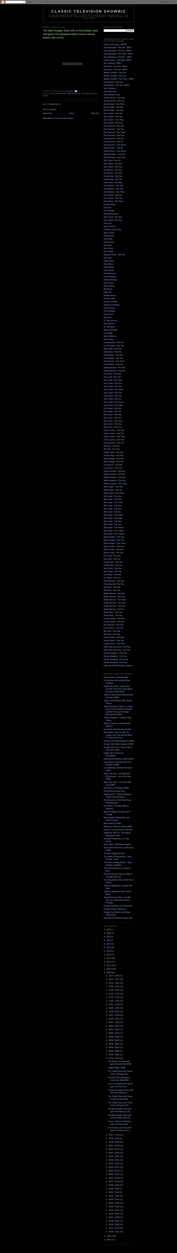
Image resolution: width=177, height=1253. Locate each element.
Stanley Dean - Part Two (113, 455)
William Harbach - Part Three (115, 484)
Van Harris (108, 245)
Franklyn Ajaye (110, 204)
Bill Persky (108, 289)
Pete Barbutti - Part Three (114, 361)
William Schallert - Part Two (115, 76)
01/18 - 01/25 (114, 1224)
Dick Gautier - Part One (113, 113)
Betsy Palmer (109, 286)
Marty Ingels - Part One (113, 487)
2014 (109, 955)
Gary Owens (109, 283)
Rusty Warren (109, 324)
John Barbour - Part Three (114, 192)
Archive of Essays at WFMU (115, 44)
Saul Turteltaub (110, 88)
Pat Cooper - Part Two (112, 411)
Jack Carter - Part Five (113, 396)
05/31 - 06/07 (114, 1156)
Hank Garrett (109, 242)
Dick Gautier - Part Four (113, 123)
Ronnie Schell (109, 298)
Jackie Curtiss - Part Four (114, 443)
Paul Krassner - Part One (114, 126)
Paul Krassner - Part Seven (115, 145)
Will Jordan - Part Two (112, 499)
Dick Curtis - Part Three (113, 421)
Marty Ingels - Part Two (113, 490)
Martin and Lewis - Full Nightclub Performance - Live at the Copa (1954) (117, 776)
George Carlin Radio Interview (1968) (118, 744)
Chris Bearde (109, 211)
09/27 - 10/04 (114, 1022)
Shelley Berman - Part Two (114, 371)
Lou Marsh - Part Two (112, 578)
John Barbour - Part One (113, 186)
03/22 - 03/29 (114, 1192)
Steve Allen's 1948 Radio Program (117, 844)
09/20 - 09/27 (114, 1026)
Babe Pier (108, 292)
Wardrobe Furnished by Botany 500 (118, 918)
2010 (109, 969)
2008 (109, 1236)
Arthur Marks (109, 267)
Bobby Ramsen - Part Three (115, 600)
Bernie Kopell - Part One (113, 110)
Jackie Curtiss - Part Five (114, 440)
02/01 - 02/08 (114, 1217)
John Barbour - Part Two (113, 189)
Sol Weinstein (109, 327)
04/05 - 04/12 (114, 1185)
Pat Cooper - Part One (113, 408)
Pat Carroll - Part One (112, 374)
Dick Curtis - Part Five (113, 427)
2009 (109, 973)
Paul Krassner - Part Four (114, 135)
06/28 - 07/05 (114, 1142)
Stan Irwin (108, 258)
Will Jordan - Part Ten (112, 524)
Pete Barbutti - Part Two (113, 358)
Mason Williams (110, 336)
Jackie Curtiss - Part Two (114, 433)
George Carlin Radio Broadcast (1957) (119, 741)
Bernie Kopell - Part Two (113, 107)
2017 (109, 944)
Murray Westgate (110, 330)
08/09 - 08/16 (114, 1047)
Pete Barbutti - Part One (113, 355)
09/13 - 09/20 (114, 1029)
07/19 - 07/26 (114, 1058)
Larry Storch (109, 314)
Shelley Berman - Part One (114, 368)
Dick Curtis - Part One (112, 415)
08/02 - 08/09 (114, 1051)
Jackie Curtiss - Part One (114, 430)
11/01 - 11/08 (114, 1004)
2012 (109, 962)
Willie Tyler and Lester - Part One (117, 647)
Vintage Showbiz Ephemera (115, 909)
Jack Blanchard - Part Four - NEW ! (118, 57)
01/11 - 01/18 (114, 1228)
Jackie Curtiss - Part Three (114, 437)
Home (71, 113)
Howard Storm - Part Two (114, 640)
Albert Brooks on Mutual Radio (116, 677)
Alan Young (108, 339)
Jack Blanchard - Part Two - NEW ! (118, 51)
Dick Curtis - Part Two (112, 418)
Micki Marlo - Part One (113, 568)
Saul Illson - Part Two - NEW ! (116, 70)
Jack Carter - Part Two (113, 386)
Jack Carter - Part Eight (113, 405)
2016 (109, 947)
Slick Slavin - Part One (113, 164)
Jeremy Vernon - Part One (114, 98)
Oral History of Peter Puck (114, 791)
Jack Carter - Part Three (113, 389)
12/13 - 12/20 (114, 983)
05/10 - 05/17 (114, 1167)
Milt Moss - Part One (112, 587)
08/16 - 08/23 (114, 1044)
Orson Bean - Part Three (113, 201)
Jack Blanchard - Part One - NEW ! (118, 47)
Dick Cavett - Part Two (113, 220)
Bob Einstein (109, 236)
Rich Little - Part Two (112, 559)
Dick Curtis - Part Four (113, 424)
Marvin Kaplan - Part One (114, 537)
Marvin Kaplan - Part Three (114, 543)
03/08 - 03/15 (114, 1199)
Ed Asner (107, 208)
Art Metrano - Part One (113, 170)
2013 (109, 958)
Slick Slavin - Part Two (113, 167)
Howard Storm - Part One (114, 637)
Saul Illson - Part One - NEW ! (116, 66)
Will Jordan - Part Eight (113, 518)
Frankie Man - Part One (113, 562)
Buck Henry (108, 248)
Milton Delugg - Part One (113, 459)
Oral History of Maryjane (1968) (116, 788)
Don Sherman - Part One (113, 625)
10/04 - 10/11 (114, 1019)
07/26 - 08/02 (114, 1055)
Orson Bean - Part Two (113, 198)
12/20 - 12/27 (114, 979)
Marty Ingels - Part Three (114, 493)
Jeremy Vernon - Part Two (114, 101)
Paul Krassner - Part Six (113, 142)
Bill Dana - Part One (112, 446)
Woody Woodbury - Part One (115, 653)
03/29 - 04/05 (114, 1189)
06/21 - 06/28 (114, 1146)
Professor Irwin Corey (112, 230)
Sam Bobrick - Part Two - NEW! (116, 85)
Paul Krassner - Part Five (114, 138)
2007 (109, 1240)
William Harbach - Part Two (114, 480)
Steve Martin (109, 270)
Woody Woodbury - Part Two (115, 656)
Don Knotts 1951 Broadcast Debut (117, 729)
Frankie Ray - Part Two (113, 179)
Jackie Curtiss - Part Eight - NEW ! (118, 60)
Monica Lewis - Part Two (113, 553)
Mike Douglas (74, 93)
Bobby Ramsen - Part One (114, 593)
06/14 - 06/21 (114, 1149)
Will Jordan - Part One (112, 496)
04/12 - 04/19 (114, 1181)
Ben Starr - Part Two (112, 634)
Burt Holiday (109, 251)
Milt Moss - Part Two (112, 590)
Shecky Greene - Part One (114, 471)
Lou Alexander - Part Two (114, 346)
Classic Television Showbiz (88, 11)
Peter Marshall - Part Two (114, 584)
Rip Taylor (108, 317)
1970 (52, 93)
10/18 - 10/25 (114, 1012)
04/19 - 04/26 (114, 1178)
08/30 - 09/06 (114, 1037)
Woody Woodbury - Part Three (116, 659)
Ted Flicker (108, 239)
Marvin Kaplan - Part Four (114, 546)
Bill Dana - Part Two (112, 449)
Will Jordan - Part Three (113, 502)
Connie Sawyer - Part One (114, 619)
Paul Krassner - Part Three (114, 132)
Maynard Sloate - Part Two (114, 255)
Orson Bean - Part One (113, 195)
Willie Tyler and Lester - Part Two (117, 650)
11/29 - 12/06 (114, 990)
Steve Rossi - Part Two (113, 615)
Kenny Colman (109, 226)
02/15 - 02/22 (114, 1210)
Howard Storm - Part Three (114, 644)
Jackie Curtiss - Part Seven (115, 151)
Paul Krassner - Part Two (114, 129)
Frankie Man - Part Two (113, 565)
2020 (109, 933)
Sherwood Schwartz (112, 305)
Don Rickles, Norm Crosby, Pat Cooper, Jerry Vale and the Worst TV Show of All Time (118, 735)
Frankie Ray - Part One (113, 176)
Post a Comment (49, 109)
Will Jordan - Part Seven (113, 515)
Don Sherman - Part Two (113, 628)
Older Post (95, 113)
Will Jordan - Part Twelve (114, 531)
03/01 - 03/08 (114, 1203)
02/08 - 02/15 (114, 1214)
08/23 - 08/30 (114, 1040)
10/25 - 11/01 (114, 1008)
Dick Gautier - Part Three (114, 120)
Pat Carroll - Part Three (113, 380)
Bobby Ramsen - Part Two (114, 597)
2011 (109, 965)
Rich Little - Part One (112, 556)
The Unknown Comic (112, 95)
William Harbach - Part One (115, 477)
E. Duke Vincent (110, 321)
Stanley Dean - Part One (113, 452)
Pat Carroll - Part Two (112, 377)
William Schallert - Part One (115, 73)
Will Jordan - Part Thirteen (114, 534)
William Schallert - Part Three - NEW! (119, 79)
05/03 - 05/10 (114, 1171)
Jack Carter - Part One (113, 383)
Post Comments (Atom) (63, 118)
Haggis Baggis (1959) (116, 1068)
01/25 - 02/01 (114, 1221)
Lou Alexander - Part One (114, 342)
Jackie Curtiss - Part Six (113, 148)
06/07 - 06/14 (114, 1153)
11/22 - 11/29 (114, 994)
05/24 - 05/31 (114, 1160)
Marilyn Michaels (110, 280)
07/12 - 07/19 (114, 1135)
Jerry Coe (107, 223)
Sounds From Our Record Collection (118, 830)
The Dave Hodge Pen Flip (114, 853)
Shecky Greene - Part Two (114, 474)
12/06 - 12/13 (114, 986)
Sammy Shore (109, 308)
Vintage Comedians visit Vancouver (118, 906)
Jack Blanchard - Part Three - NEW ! (118, 54)
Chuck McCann (110, 277)
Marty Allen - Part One (113, 349)
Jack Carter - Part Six (112, 399)
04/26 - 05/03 (114, 1174)
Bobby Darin (61, 93)
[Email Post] (75, 91)
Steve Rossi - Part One (113, 612)
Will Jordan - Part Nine (113, 521)
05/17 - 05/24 (114, 1164)
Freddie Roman (110, 295)
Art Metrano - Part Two (113, 173)
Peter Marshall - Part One (114, 581)
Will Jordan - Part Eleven (114, 528)
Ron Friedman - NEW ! (113, 63)
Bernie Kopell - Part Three (114, 104)
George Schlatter (110, 302)
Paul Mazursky (110, 273)
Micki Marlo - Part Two (113, 572)
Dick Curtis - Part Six (112, 160)
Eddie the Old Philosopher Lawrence (118, 666)
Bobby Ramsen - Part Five (114, 606)
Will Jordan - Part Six (112, 512)
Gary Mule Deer (110, 91)
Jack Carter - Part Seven (114, 402)
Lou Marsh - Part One (112, 575)
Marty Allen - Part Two (112, 352)
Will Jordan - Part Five (113, 509)
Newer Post (47, 113)
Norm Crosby (109, 233)
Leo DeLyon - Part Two (113, 468)
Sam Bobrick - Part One (113, 82)
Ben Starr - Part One (112, 631)
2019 (109, 937)
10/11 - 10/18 (114, 1015)
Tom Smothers (109, 311)
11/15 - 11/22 (114, 997)
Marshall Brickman (111, 214)
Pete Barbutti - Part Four (113, 364)
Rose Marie (108, 264)
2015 (109, 951)
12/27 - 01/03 (114, 976)
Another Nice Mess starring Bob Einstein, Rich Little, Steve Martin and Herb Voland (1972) (118, 689)
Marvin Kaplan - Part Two (114, 540)
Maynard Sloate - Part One (114, 154)
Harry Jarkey (109, 261)
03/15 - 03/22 (114, 1196)
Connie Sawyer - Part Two (114, 622)
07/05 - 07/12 (114, 1138)
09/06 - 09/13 (114, 1033)
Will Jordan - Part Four (113, 506)
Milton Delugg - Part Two (113, 462)
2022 (109, 930)
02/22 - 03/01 (114, 1207)
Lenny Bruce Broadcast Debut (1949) (118, 759)
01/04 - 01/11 (114, 1232)
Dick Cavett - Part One (113, 217)
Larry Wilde (108, 333)
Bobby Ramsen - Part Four (114, 603)
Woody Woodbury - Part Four (115, 662)
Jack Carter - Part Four (113, 393)
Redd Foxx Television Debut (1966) (118, 826)
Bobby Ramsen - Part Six (114, 609)
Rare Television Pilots (112, 823)
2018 (109, 940)
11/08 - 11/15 (114, 1001)
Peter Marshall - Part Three (114, 157)
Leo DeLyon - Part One (113, 465)
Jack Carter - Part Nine (113, 182)
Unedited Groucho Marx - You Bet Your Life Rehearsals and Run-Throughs (117, 900)
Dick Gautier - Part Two (113, 117)
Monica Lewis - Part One (113, 549)
